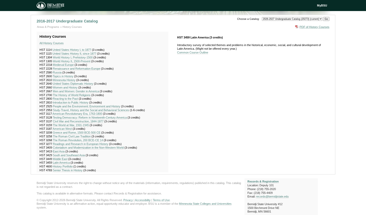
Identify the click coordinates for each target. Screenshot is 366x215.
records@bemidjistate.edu (272, 196)
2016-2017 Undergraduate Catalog (67, 21)
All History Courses (51, 43)
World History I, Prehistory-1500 (73, 57)
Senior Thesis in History (68, 170)
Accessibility (143, 200)
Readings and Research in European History (80, 144)
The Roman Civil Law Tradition (72, 136)
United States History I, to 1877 (71, 49)
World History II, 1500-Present (71, 61)
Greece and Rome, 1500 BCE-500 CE (76, 132)
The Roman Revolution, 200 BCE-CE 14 (78, 140)
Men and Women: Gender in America (76, 91)
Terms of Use (161, 200)
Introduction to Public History (70, 102)
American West (62, 128)
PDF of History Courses (314, 27)
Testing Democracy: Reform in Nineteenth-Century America (90, 117)
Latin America (61, 162)
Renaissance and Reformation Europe (76, 68)
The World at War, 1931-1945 (71, 125)
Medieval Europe (63, 64)
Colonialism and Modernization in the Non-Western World (88, 147)
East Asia (59, 151)
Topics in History (63, 76)
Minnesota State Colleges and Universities (205, 203)
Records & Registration (263, 181)
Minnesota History (64, 80)
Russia (57, 72)
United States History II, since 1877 (74, 53)
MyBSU (322, 5)
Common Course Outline (192, 52)
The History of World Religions (72, 95)
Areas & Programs (48, 26)
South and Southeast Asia (69, 155)
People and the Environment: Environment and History (86, 106)
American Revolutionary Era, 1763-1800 (77, 113)
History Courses (72, 26)
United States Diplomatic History (73, 83)
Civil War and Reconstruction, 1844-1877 (78, 121)
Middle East (60, 159)
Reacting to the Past (65, 98)
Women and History (65, 87)
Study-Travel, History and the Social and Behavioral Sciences (91, 110)
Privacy (128, 200)
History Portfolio (63, 166)
